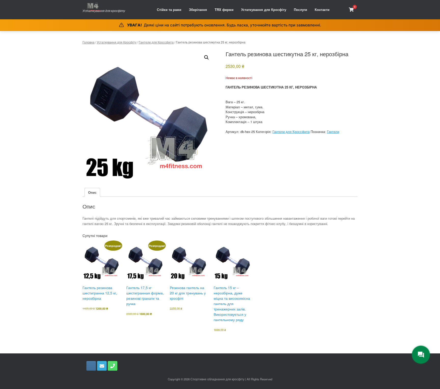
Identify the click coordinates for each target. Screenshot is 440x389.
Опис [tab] (92, 192)
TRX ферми (224, 9)
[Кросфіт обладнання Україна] (103, 7)
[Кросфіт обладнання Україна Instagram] (91, 366)
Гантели (333, 131)
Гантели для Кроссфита (156, 42)
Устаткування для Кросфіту (263, 9)
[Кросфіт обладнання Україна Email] (102, 366)
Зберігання (198, 9)
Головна (88, 42)
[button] (206, 57)
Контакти (322, 9)
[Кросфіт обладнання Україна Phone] (112, 366)
